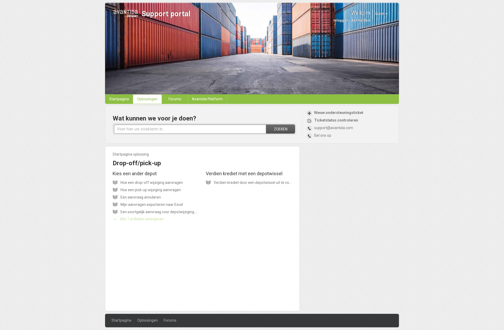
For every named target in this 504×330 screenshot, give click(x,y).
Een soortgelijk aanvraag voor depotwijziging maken (163, 212)
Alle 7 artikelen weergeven (142, 219)
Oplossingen (147, 99)
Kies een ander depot (137, 173)
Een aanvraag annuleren (140, 197)
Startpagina (119, 99)
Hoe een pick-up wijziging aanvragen (150, 190)
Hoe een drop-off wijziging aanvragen (151, 182)
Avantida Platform (207, 99)
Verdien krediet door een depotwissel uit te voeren (255, 182)
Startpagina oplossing (131, 154)
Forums (175, 99)
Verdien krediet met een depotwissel (247, 173)
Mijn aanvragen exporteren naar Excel (151, 204)
